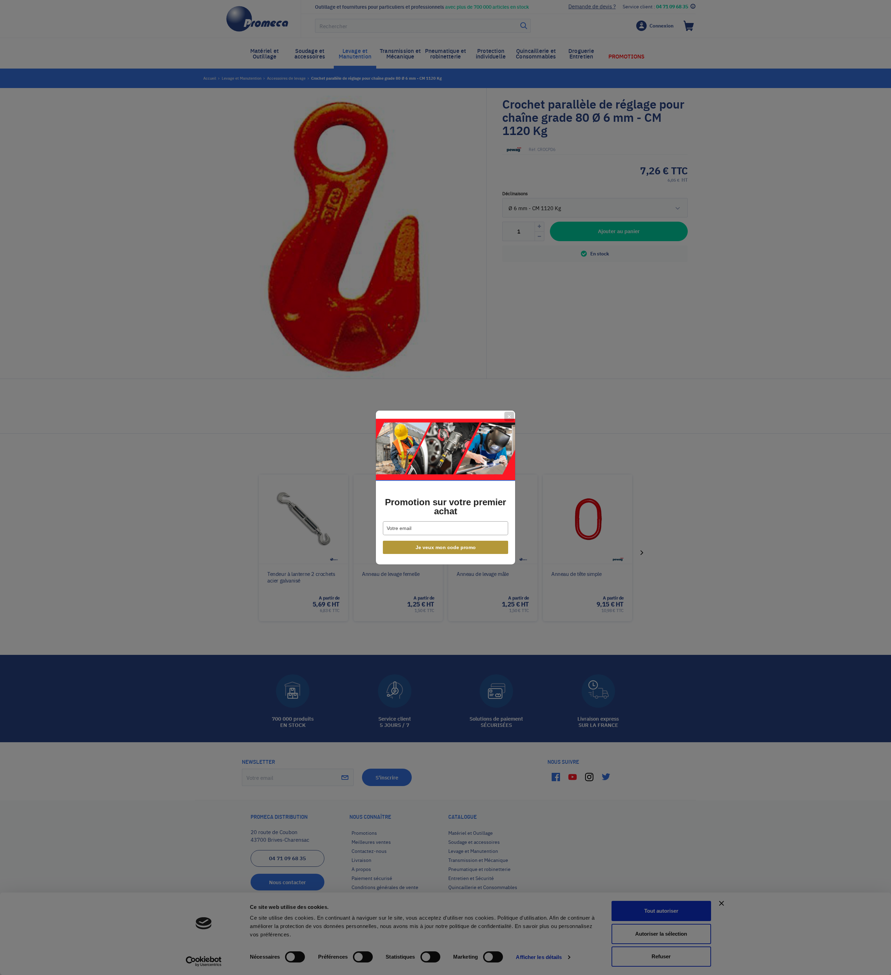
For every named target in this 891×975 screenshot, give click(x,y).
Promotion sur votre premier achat (445, 507)
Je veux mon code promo (446, 547)
